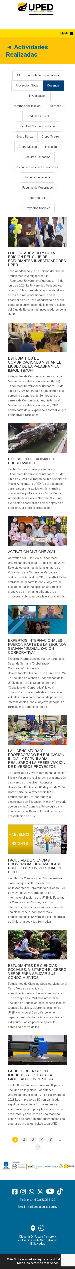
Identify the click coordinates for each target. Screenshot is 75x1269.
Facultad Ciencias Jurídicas (38, 126)
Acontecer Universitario (43, 75)
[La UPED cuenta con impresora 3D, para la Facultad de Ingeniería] (37, 1082)
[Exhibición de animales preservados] (37, 468)
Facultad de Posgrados (37, 187)
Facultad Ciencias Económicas (37, 167)
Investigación (37, 96)
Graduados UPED (38, 116)
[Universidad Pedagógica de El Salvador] (35, 8)
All (18, 75)
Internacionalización (27, 106)
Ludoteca (55, 106)
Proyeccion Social (27, 85)
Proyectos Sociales (37, 208)
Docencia (53, 85)
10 (37, 1147)
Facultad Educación (37, 157)
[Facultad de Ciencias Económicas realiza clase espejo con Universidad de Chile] (37, 876)
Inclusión (51, 147)
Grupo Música (28, 147)
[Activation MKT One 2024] (37, 559)
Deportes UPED (38, 198)
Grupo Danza (24, 136)
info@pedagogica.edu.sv (41, 1206)
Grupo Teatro (50, 136)
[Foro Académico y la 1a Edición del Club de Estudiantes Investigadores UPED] (37, 269)
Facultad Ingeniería (37, 177)
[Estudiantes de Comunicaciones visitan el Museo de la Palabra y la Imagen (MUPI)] (37, 372)
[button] (64, 33)
